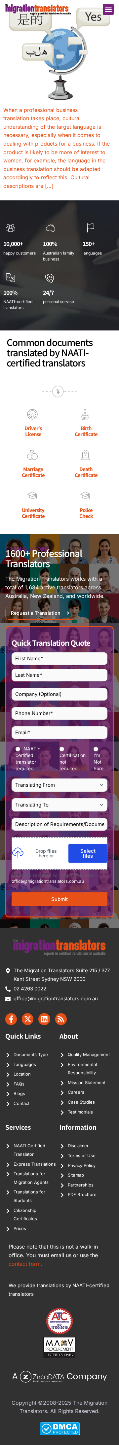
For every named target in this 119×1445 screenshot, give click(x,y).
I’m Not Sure (98, 761)
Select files (88, 853)
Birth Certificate (86, 431)
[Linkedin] (44, 1019)
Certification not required (73, 761)
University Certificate (33, 512)
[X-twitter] (27, 1019)
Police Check (86, 512)
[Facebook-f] (11, 1019)
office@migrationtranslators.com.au (48, 881)
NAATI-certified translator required (28, 758)
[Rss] (61, 1019)
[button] (108, 9)
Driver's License (33, 431)
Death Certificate (86, 471)
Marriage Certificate (33, 471)
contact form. (25, 1263)
